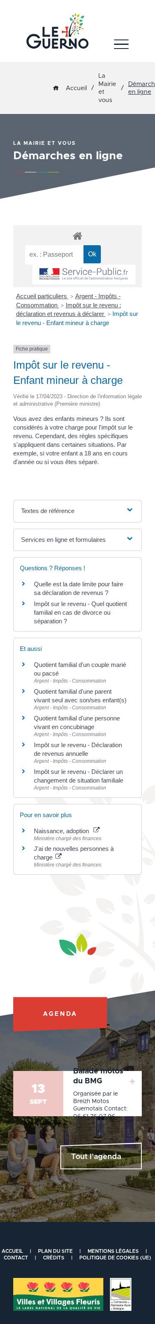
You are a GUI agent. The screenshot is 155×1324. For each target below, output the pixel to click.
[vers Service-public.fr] (84, 275)
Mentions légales (113, 1251)
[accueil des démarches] (77, 235)
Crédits (53, 1257)
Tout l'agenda (96, 1157)
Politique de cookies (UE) (115, 1257)
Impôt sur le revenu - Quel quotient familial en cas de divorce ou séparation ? (80, 612)
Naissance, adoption (63, 830)
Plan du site (55, 1251)
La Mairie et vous (107, 88)
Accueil (76, 88)
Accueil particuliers (42, 296)
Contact (16, 1257)
